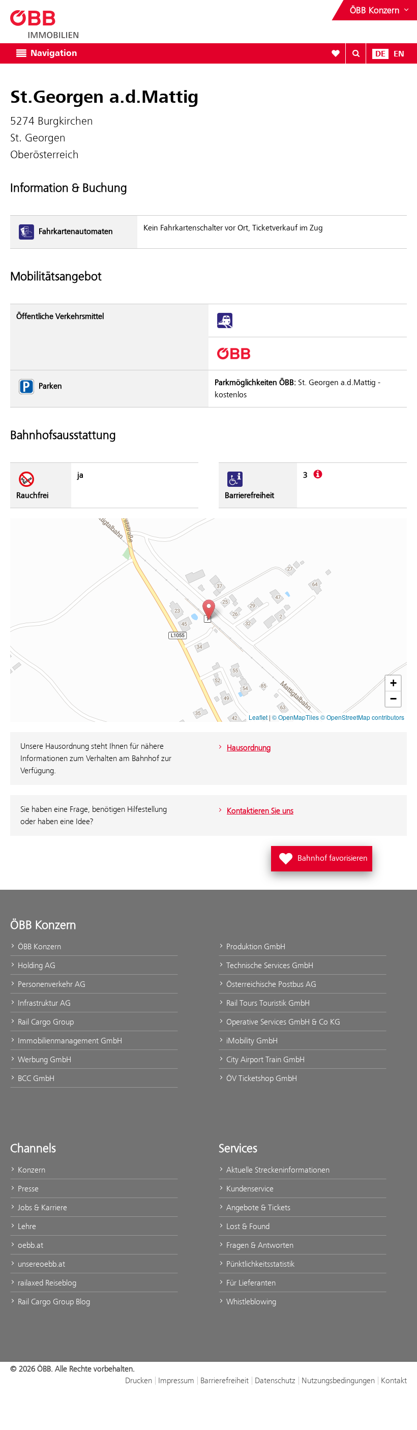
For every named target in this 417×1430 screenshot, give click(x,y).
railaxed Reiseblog (46, 1283)
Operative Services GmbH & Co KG (282, 1022)
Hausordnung (249, 747)
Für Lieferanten (250, 1283)
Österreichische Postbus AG (270, 984)
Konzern (30, 1170)
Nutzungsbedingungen (338, 1380)
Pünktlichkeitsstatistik (259, 1264)
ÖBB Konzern (38, 946)
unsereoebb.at (40, 1264)
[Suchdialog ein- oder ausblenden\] (356, 53)
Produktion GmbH (254, 946)
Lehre (26, 1226)
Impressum (176, 1380)
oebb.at (29, 1245)
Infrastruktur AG (43, 1003)
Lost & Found (247, 1226)
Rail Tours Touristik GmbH (267, 1003)
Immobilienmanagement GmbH (69, 1040)
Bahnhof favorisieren (323, 855)
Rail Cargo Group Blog (53, 1301)
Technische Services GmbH (268, 965)
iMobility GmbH (251, 1040)
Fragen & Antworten (258, 1245)
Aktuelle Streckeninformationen (277, 1170)
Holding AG (35, 965)
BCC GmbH (35, 1078)
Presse (27, 1188)
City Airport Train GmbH (264, 1059)
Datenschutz (275, 1380)
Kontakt (394, 1380)
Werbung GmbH (43, 1059)
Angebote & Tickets (257, 1207)
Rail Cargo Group (45, 1022)
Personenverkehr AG (50, 984)
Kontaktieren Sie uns (260, 810)
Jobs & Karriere (41, 1207)
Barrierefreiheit (224, 1380)
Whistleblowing (250, 1301)
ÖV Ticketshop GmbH (260, 1078)
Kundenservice (249, 1188)
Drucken (138, 1380)
